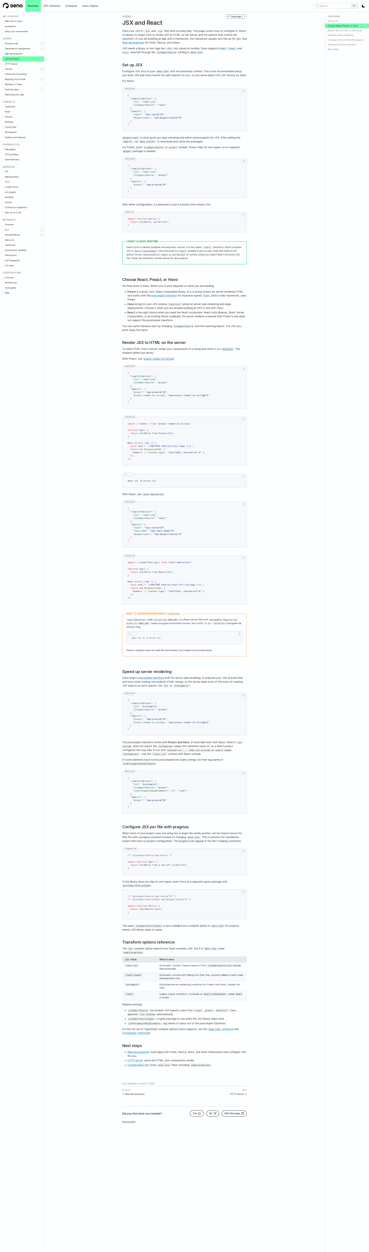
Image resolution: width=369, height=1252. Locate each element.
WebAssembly (12, 177)
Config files (10, 127)
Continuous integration (16, 207)
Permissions (11, 255)
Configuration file (138, 1064)
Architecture (11, 282)
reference (221, 1029)
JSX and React (12, 59)
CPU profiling (11, 154)
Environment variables (15, 250)
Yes (195, 1113)
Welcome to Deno (13, 21)
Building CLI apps (13, 84)
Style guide (10, 288)
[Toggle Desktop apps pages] (41, 89)
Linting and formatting (16, 74)
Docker (8, 202)
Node (7, 111)
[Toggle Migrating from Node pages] (41, 79)
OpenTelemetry (12, 159)
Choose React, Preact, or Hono (343, 26)
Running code (11, 43)
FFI (6, 171)
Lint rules (9, 265)
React (223, 48)
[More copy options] (245, 16)
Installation (10, 26)
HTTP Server (11, 64)
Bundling (9, 197)
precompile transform (164, 295)
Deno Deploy (90, 5)
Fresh (206, 295)
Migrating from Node (15, 79)
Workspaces (11, 132)
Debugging (10, 149)
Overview (9, 224)
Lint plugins (10, 192)
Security (9, 117)
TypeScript (10, 106)
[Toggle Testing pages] (41, 69)
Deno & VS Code (13, 212)
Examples (71, 5)
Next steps (333, 49)
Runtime (33, 5)
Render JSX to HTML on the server (345, 30)
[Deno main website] (13, 6)
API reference (52, 5)
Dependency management (17, 48)
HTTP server (135, 1060)
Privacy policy (128, 1122)
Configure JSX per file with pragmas (345, 40)
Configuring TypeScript (136, 1032)
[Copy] (243, 91)
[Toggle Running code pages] (41, 43)
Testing (8, 69)
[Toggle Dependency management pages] (41, 48)
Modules (9, 122)
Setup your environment (16, 31)
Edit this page (232, 1113)
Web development (14, 53)
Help (7, 293)
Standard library (12, 235)
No (210, 1113)
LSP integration (12, 260)
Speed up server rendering (340, 35)
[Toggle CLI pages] (41, 229)
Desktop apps (12, 89)
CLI (7, 229)
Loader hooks (11, 187)
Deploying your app (14, 94)
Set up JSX (333, 21)
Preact (232, 48)
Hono (125, 52)
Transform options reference (342, 44)
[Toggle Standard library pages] (41, 235)
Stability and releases (15, 137)
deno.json (9, 240)
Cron (7, 182)
